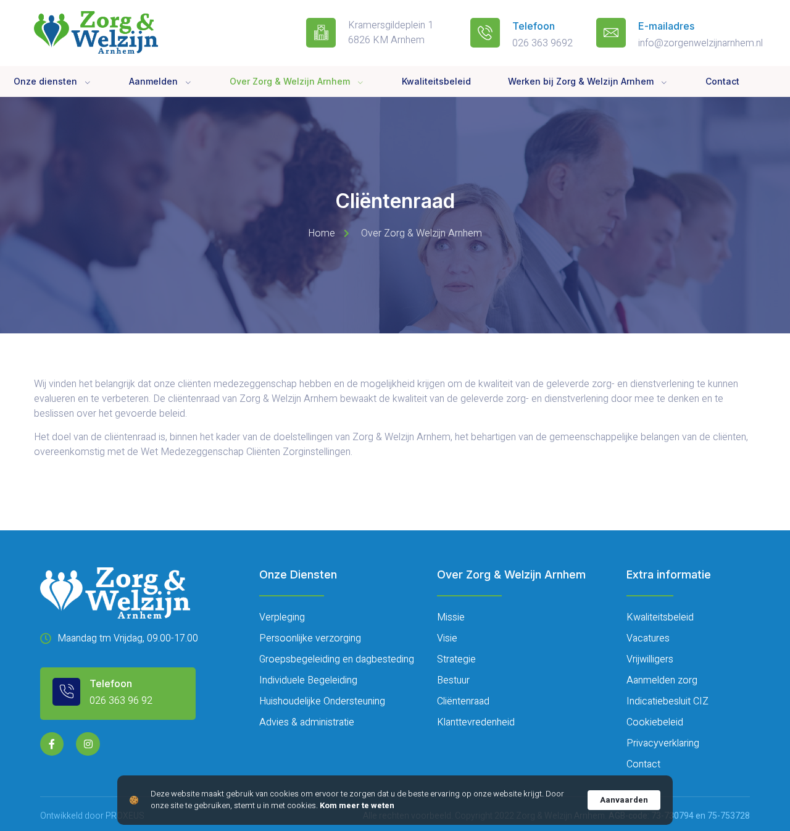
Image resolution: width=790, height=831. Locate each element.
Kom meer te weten (357, 805)
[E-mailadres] (611, 33)
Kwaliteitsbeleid (436, 81)
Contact (722, 81)
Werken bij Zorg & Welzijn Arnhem (581, 81)
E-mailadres (666, 26)
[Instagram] (87, 744)
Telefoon (533, 26)
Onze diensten (45, 81)
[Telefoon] (485, 33)
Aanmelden (153, 81)
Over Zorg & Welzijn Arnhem (290, 81)
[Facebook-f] (52, 744)
